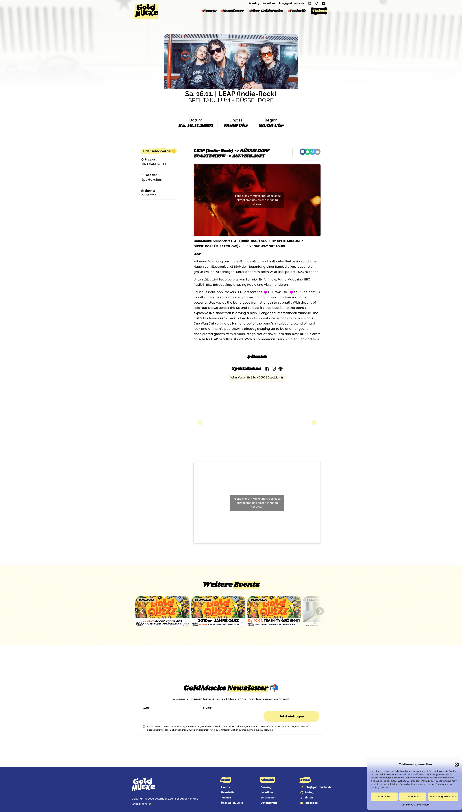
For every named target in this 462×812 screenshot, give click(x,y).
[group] (162, 611)
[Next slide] (320, 611)
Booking (254, 3)
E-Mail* (208, 707)
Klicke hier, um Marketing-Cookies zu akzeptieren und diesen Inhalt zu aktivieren (257, 200)
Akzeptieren (384, 796)
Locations (269, 3)
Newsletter (233, 11)
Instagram (312, 792)
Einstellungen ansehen (443, 796)
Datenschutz (408, 804)
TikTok (309, 797)
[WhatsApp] (307, 152)
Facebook (311, 803)
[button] (456, 764)
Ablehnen (413, 796)
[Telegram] (312, 152)
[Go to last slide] (142, 611)
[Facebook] (323, 3)
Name (146, 707)
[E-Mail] (317, 152)
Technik (297, 11)
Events (209, 11)
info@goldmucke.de (291, 3)
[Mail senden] (301, 787)
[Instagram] (309, 3)
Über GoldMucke (266, 11)
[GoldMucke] (146, 11)
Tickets (319, 11)
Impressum (423, 804)
